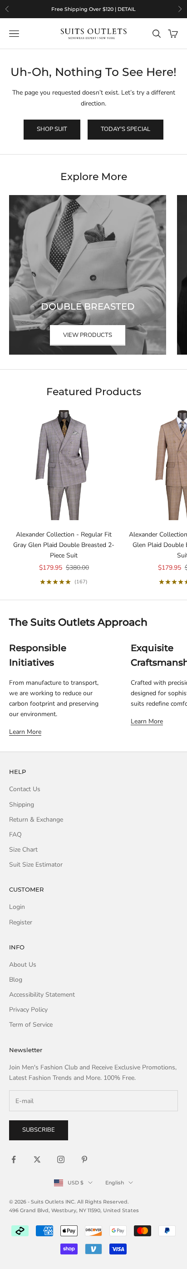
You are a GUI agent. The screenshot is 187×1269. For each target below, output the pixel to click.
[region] (93, 9)
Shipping (21, 804)
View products (87, 335)
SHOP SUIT (52, 129)
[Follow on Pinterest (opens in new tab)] (84, 1159)
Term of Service (31, 1024)
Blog (15, 979)
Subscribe (38, 1130)
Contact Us (24, 789)
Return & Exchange (36, 819)
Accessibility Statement (42, 994)
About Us (22, 964)
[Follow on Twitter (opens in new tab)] (37, 1159)
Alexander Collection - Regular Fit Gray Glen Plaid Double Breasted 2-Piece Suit (63, 545)
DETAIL (127, 9)
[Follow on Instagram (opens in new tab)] (60, 1159)
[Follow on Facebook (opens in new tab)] (13, 1159)
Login (17, 907)
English (114, 1182)
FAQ (15, 834)
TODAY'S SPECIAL (125, 129)
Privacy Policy (28, 1009)
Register (20, 922)
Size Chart (23, 849)
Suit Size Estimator (36, 864)
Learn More (25, 731)
